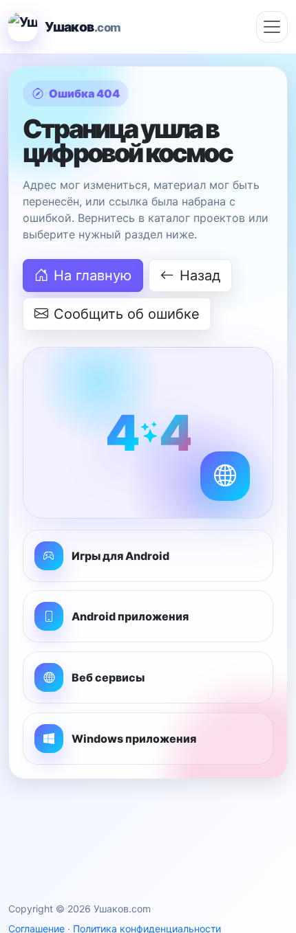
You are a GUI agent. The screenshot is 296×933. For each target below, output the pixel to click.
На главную (92, 275)
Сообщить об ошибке (127, 314)
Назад (200, 275)
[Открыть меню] (272, 27)
